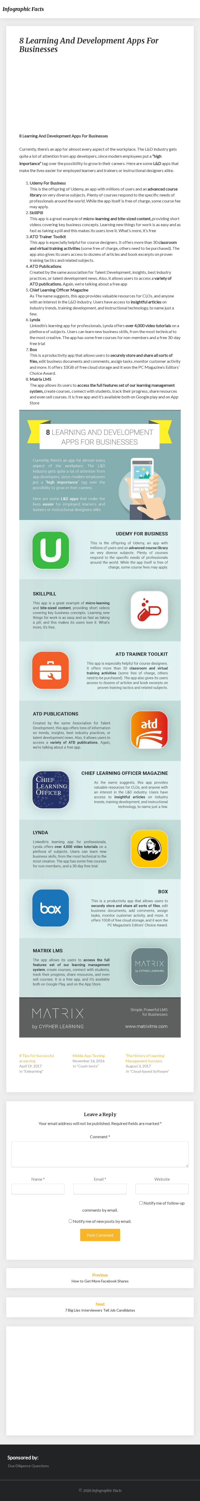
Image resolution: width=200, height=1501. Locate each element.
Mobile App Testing (89, 1055)
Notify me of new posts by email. (102, 1221)
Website (162, 1178)
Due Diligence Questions (28, 1466)
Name (38, 1178)
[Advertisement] (100, 95)
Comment (100, 1136)
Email (100, 1178)
